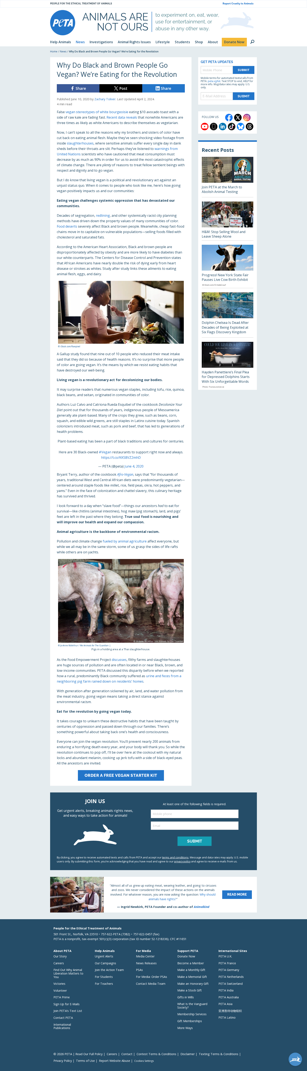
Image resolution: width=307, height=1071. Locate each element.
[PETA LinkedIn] (222, 126)
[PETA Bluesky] (240, 126)
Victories (59, 984)
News (63, 51)
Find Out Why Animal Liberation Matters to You (68, 973)
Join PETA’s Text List (67, 1011)
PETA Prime (61, 997)
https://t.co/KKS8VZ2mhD (121, 457)
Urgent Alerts (104, 956)
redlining (103, 215)
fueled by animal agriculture (125, 541)
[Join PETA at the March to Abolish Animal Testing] (227, 177)
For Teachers (104, 984)
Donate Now (186, 956)
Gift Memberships (189, 1021)
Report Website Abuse (114, 1061)
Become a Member (190, 963)
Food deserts (67, 226)
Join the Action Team (109, 970)
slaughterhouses (80, 143)
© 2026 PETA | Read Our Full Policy (78, 1054)
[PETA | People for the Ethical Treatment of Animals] (62, 22)
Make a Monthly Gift (191, 970)
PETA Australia (228, 997)
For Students (104, 977)
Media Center (145, 956)
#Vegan (105, 452)
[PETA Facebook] (229, 117)
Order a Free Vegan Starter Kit (121, 775)
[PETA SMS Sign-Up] (213, 126)
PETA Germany (228, 970)
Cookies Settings (144, 1061)
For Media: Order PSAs (151, 977)
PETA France (227, 963)
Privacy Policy (62, 1061)
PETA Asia (225, 1004)
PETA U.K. (225, 956)
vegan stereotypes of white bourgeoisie (97, 112)
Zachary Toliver (104, 99)
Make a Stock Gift (189, 990)
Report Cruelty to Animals (238, 3)
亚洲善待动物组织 (230, 1011)
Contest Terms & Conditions (156, 1054)
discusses (119, 659)
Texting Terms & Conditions (218, 1054)
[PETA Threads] (249, 126)
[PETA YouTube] (204, 126)
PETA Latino (227, 1017)
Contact (126, 1054)
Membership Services (192, 1014)
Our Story (60, 956)
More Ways (185, 1028)
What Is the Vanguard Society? (192, 1005)
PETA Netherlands (231, 977)
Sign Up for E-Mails (66, 1004)
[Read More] (153, 894)
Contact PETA (63, 1018)
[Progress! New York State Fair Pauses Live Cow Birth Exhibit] (227, 266)
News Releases (146, 963)
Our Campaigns (105, 963)
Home (53, 51)
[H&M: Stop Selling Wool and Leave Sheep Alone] (227, 221)
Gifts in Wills (185, 997)
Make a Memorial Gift (192, 977)
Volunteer (60, 990)
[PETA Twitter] (238, 117)
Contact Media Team (150, 984)
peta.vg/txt (214, 81)
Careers (58, 963)
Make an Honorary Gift (193, 984)
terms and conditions (175, 857)
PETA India (225, 990)
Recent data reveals (122, 117)
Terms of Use (85, 1061)
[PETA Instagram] (247, 117)
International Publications (62, 1026)
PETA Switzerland (230, 984)
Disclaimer (187, 1054)
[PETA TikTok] (231, 126)
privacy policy (182, 861)
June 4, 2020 (133, 466)
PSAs (139, 970)
